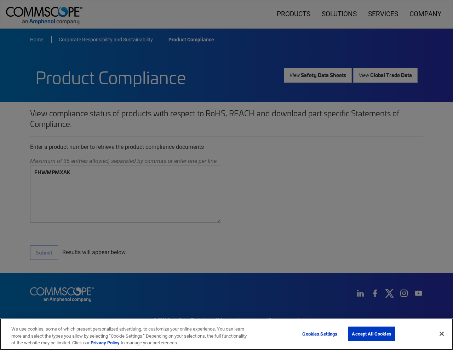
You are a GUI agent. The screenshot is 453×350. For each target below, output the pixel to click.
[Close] (441, 334)
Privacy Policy (105, 342)
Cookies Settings (319, 333)
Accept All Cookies (371, 333)
